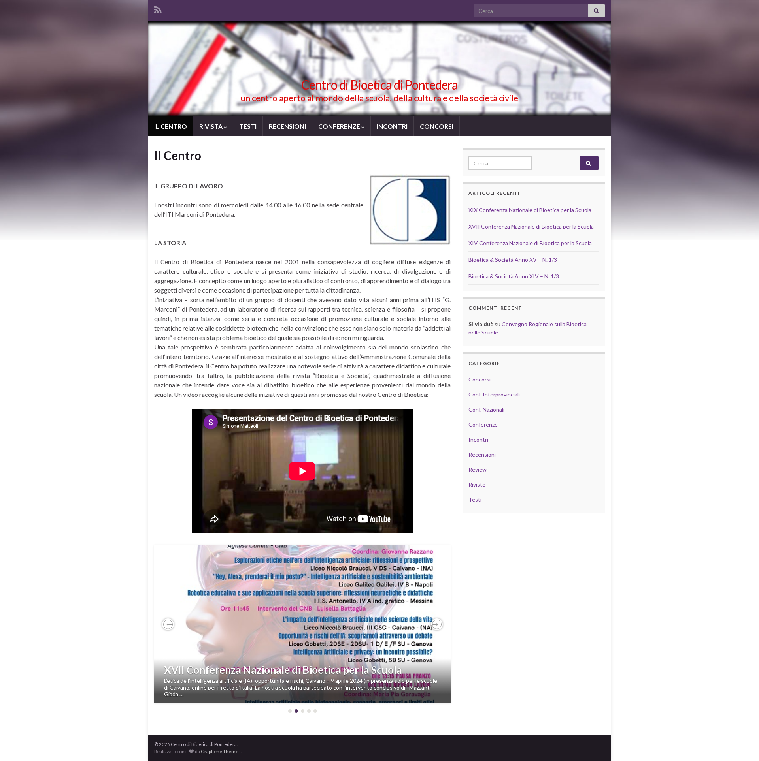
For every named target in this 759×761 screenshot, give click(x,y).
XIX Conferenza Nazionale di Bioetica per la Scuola (529, 210)
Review (477, 469)
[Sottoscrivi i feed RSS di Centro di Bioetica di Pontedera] (158, 8)
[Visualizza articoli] (302, 624)
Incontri (478, 439)
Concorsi (479, 379)
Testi (474, 499)
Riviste (476, 484)
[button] (168, 624)
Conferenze (483, 424)
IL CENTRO (170, 126)
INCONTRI (392, 126)
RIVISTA (211, 126)
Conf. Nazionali (486, 409)
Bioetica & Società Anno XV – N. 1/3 (512, 259)
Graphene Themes (221, 751)
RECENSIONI (287, 126)
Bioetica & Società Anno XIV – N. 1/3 (513, 276)
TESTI (248, 126)
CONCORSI (436, 126)
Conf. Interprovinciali (494, 394)
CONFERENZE (339, 126)
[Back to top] (741, 743)
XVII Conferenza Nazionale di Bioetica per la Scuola (283, 669)
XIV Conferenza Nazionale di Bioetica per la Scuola (530, 243)
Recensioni (482, 454)
